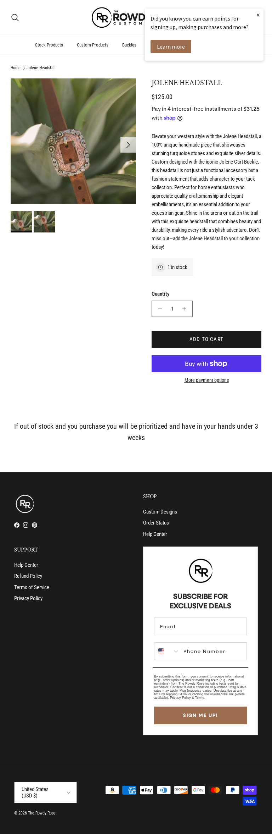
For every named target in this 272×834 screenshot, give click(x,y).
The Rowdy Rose (42, 813)
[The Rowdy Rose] (136, 17)
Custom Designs (160, 512)
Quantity (161, 294)
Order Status (156, 523)
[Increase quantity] (186, 309)
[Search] (15, 17)
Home (16, 68)
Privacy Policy (28, 598)
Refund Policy (28, 576)
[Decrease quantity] (158, 309)
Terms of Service (31, 587)
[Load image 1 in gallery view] (73, 141)
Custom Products (92, 45)
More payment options (207, 380)
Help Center (155, 534)
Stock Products (49, 45)
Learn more (171, 46)
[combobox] (167, 651)
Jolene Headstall (41, 68)
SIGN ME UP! (200, 715)
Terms (199, 697)
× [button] (258, 14)
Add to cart (206, 339)
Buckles (129, 45)
